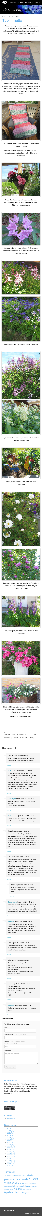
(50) (10, 1138)
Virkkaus (9, 1182)
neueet (11, 1189)
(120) (11, 1149)
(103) (11, 1154)
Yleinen (19, 1183)
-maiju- (10, 984)
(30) (10, 1131)
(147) (11, 1158)
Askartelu (11, 1175)
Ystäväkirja (11, 1119)
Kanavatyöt (18, 1175)
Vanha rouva (12, 816)
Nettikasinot (13, 2)
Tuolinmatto (12, 20)
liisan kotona (12, 902)
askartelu (26, 1183)
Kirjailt (24, 1175)
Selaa (22, 2)
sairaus (29, 1189)
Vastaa (9, 765)
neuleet (18, 1188)
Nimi (6, 1028)
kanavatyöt (33, 1183)
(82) (10, 1142)
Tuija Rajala (12, 799)
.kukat (6, 1175)
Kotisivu (14, 1043)
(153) (11, 1163)
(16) (10, 1133)
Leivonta (16, 1179)
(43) (10, 1135)
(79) (10, 1140)
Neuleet (32, 1179)
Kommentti (7, 1050)
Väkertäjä (11, 1005)
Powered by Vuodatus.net (32, 1213)
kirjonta (10, 1186)
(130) (11, 1151)
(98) (10, 1144)
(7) (10, 1128)
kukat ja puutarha (26, 737)
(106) (11, 1147)
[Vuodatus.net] (9, 1210)
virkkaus (15, 737)
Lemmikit (23, 1179)
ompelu (25, 1189)
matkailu (34, 1186)
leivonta (28, 1186)
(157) (11, 1161)
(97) (10, 1165)
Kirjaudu (37, 2)
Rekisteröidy (28, 2)
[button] (18, 2)
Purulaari (11, 921)
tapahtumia (10, 1192)
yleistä (27, 1193)
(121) (11, 1156)
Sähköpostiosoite (15, 1034)
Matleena (11, 771)
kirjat (6, 1186)
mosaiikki (6, 1189)
